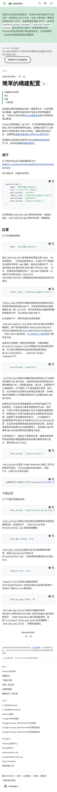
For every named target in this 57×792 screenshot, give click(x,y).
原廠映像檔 (7, 689)
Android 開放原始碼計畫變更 (19, 34)
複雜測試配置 (27, 143)
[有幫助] (20, 77)
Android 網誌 (8, 714)
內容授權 (36, 647)
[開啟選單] (4, 3)
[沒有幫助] (24, 77)
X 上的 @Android (9, 705)
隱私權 (43, 776)
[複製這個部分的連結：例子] (11, 155)
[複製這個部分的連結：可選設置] (16, 493)
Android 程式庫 (9, 671)
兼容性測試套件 (42, 140)
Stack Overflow (9, 761)
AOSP (4, 71)
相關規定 (6, 676)
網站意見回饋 (9, 780)
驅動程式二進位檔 (10, 693)
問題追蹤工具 (8, 766)
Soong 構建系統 (32, 115)
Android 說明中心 (10, 743)
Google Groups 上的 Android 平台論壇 (19, 723)
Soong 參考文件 (41, 134)
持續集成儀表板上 (22, 134)
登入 (52, 3)
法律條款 (27, 776)
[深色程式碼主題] (49, 181)
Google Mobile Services (12, 757)
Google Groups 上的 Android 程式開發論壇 (21, 727)
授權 (36, 776)
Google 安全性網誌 (10, 718)
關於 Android (8, 776)
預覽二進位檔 (8, 684)
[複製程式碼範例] (53, 181)
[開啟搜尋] (40, 3)
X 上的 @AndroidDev (11, 709)
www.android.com (10, 752)
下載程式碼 (7, 680)
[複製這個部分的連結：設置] (11, 230)
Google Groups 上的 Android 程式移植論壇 (21, 732)
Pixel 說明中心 (8, 748)
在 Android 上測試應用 (38, 334)
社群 (18, 776)
